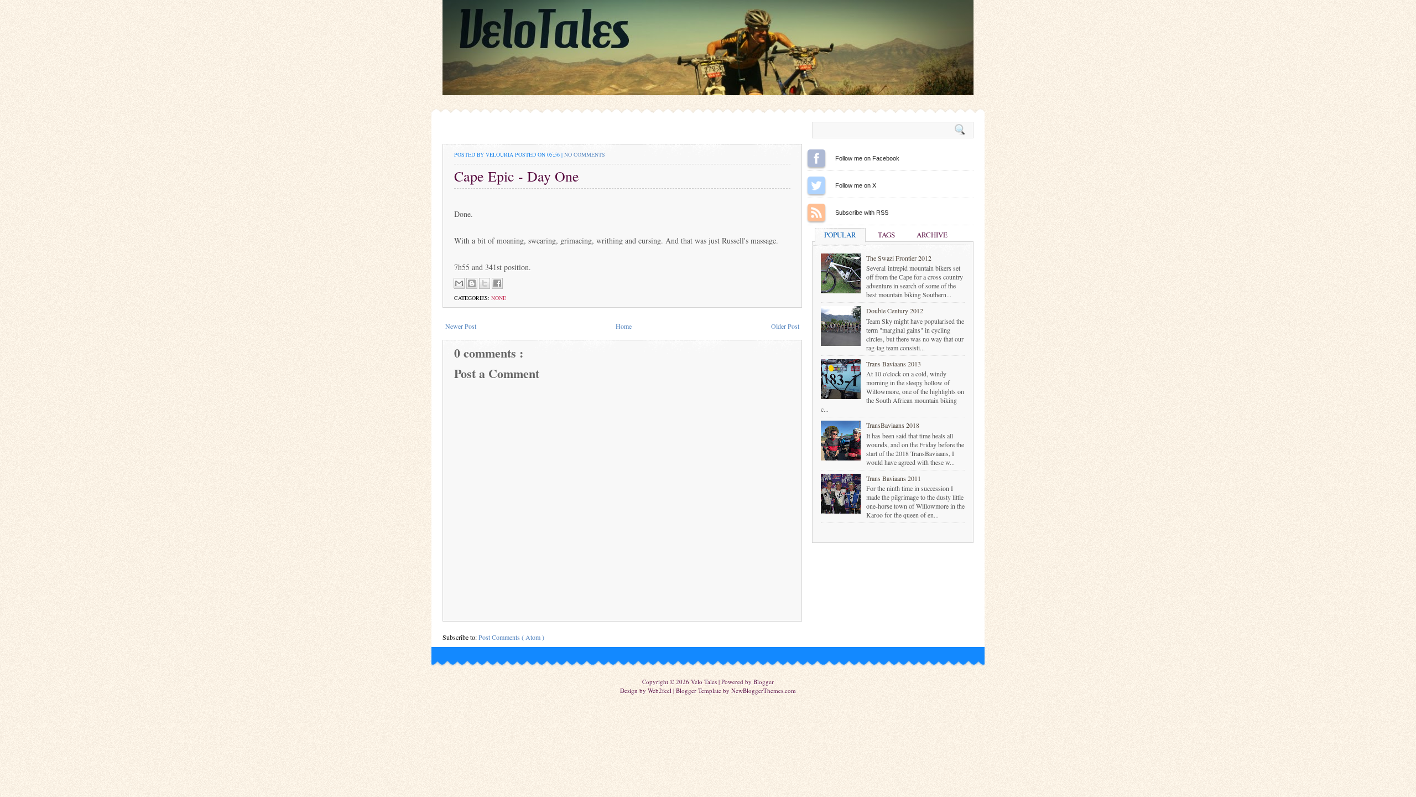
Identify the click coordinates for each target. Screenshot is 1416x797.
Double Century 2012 (894, 310)
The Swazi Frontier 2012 (898, 257)
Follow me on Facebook (816, 158)
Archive (932, 235)
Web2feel (660, 690)
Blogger (763, 681)
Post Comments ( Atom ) (511, 637)
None (498, 298)
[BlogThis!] (471, 283)
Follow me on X (816, 185)
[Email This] (459, 283)
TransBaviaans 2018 (892, 425)
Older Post (785, 326)
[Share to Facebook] (497, 283)
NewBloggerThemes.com (763, 690)
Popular (840, 235)
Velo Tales (705, 681)
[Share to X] (484, 283)
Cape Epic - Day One (516, 176)
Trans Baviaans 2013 (893, 363)
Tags (886, 235)
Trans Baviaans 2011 (893, 478)
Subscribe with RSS (816, 212)
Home (624, 326)
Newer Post (460, 326)
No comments (584, 154)
